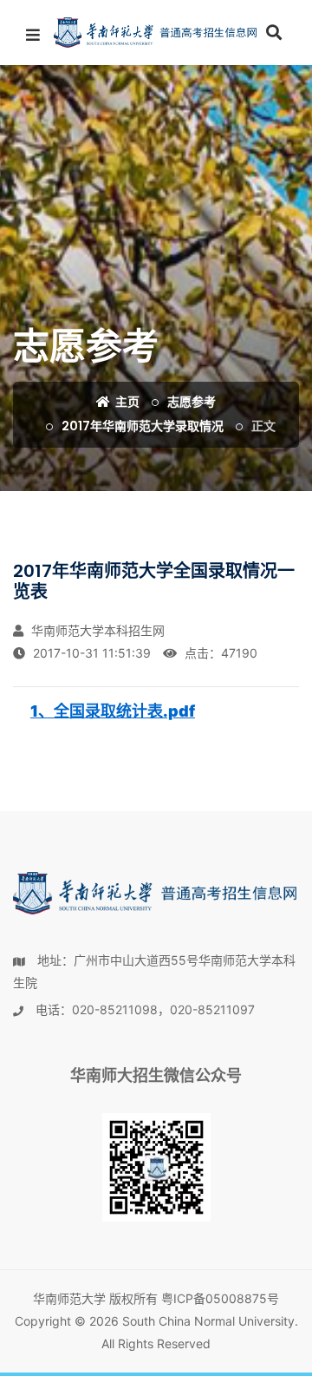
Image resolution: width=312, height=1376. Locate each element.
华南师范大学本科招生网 (96, 630)
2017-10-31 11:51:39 (90, 652)
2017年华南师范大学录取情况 (143, 426)
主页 (126, 401)
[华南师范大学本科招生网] (156, 32)
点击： (219, 652)
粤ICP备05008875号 (220, 1298)
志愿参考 (191, 401)
